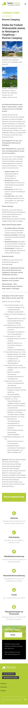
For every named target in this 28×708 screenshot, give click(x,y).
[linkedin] (25, 699)
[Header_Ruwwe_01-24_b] (11, 3)
